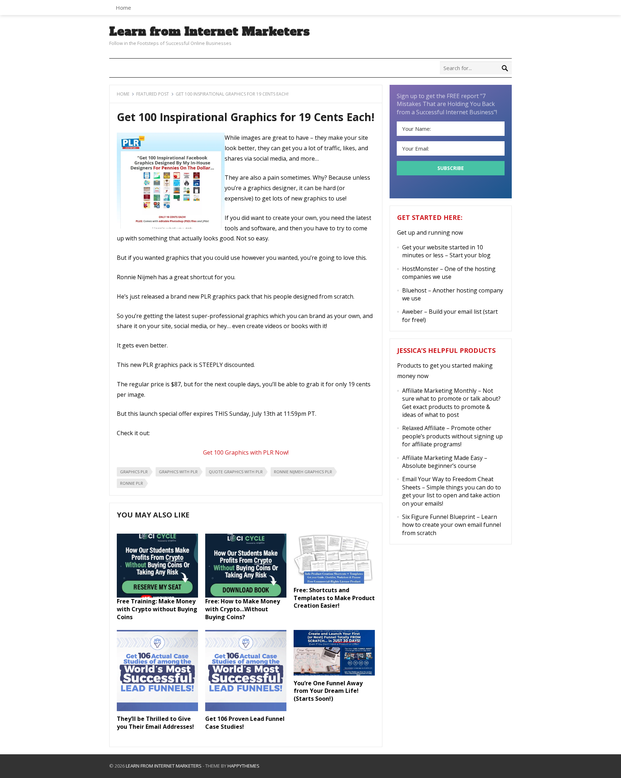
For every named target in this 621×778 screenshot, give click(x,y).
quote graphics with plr (236, 471)
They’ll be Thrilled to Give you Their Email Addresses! (155, 723)
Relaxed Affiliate (423, 428)
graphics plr (134, 471)
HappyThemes (243, 766)
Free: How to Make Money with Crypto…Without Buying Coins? (242, 609)
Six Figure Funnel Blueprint (438, 517)
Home (123, 7)
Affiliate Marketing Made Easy (442, 458)
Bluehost (414, 290)
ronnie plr (131, 483)
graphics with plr (178, 471)
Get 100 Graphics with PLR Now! (246, 452)
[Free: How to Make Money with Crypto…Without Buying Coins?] (245, 595)
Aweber (412, 312)
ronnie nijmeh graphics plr (303, 471)
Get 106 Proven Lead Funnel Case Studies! (245, 723)
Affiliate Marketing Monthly (439, 391)
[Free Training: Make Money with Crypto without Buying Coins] (157, 595)
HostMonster (420, 269)
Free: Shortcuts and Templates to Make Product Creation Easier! (334, 597)
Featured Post (152, 94)
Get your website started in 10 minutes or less (442, 251)
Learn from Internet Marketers (209, 31)
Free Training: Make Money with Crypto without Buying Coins (157, 609)
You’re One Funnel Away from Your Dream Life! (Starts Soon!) (328, 691)
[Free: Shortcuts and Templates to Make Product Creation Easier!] (334, 584)
